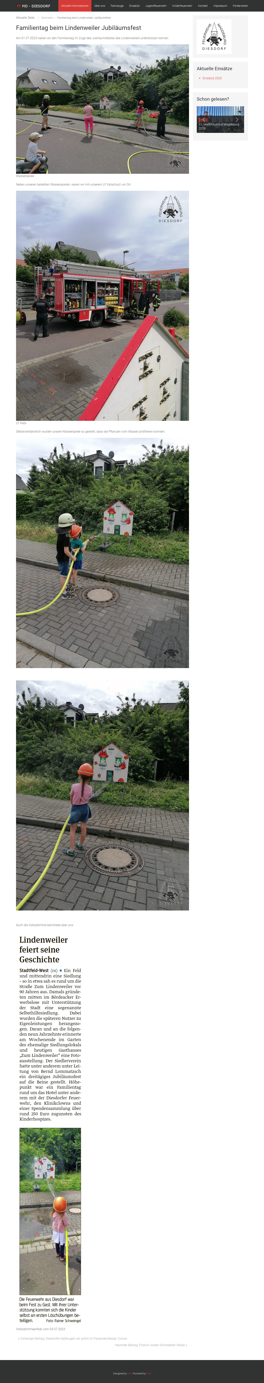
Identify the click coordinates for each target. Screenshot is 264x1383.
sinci (129, 1373)
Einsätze (134, 5)
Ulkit (148, 1373)
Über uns (99, 5)
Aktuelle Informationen (75, 5)
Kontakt (203, 5)
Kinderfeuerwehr (182, 5)
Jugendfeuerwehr (156, 5)
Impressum (220, 5)
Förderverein (240, 5)
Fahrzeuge (117, 5)
